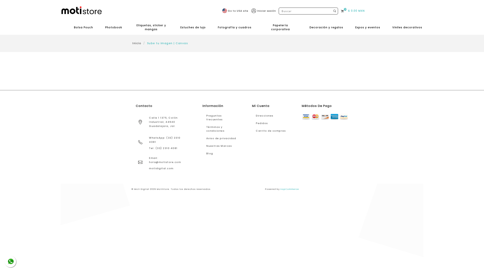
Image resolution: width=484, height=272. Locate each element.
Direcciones (264, 115)
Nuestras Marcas (219, 146)
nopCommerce (289, 189)
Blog (209, 153)
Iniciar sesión (266, 11)
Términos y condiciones (215, 129)
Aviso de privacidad (221, 138)
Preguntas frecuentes (214, 117)
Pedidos (262, 123)
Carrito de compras (271, 131)
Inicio (136, 43)
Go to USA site (238, 11)
